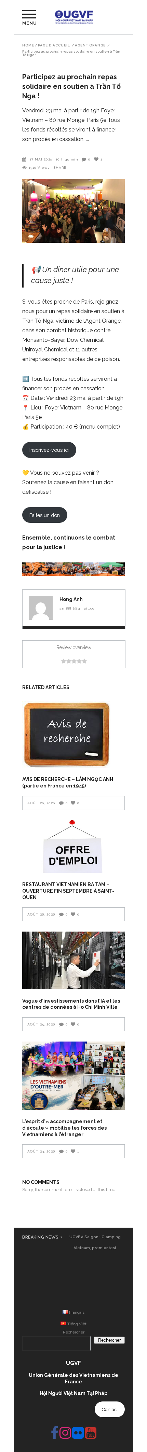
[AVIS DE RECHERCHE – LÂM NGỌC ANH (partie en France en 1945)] (73, 734)
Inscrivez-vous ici (49, 450)
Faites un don (44, 515)
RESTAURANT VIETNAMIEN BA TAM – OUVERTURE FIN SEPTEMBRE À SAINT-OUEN (68, 891)
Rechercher (73, 1332)
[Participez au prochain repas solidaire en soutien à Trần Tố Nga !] (41, 608)
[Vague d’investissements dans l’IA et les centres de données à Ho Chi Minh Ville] (73, 960)
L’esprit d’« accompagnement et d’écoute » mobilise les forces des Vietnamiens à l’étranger (64, 1128)
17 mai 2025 (41, 159)
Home (28, 45)
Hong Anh (71, 599)
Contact (110, 1409)
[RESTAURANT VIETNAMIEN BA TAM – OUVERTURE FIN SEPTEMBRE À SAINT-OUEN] (73, 846)
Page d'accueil (54, 45)
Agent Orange (90, 45)
